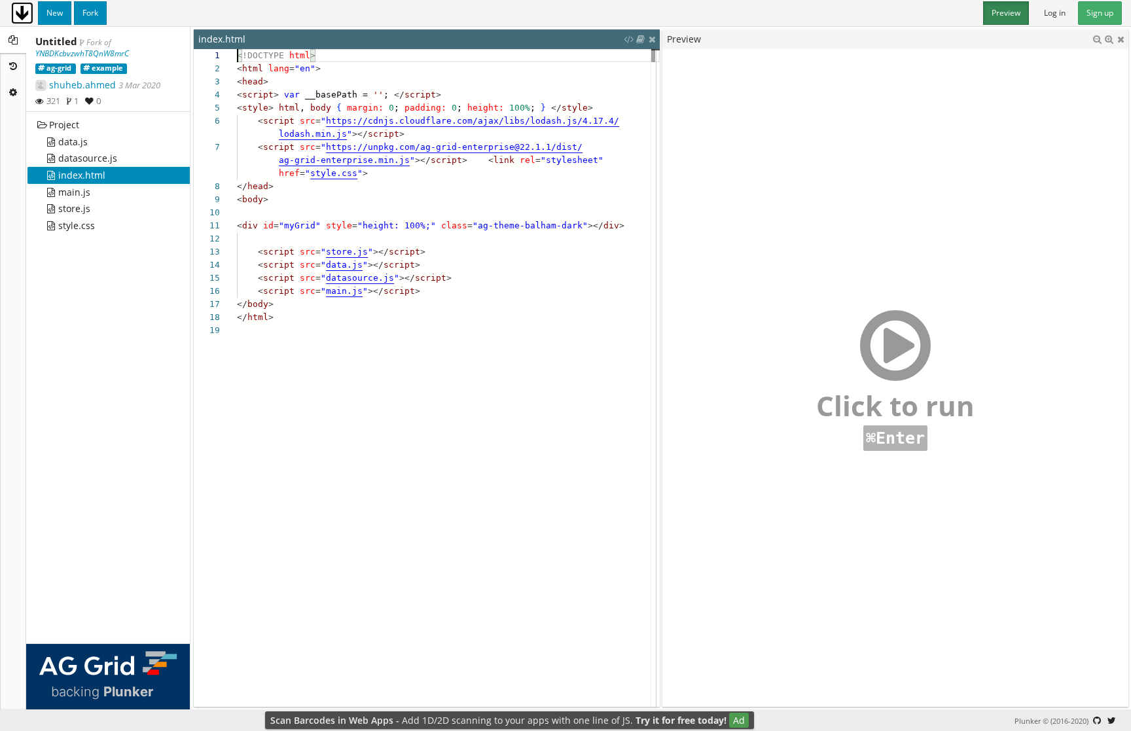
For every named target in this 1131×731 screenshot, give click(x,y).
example (107, 68)
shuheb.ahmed (82, 85)
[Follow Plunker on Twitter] (1111, 720)
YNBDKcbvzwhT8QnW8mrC (82, 53)
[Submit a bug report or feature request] (1097, 720)
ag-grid (58, 68)
